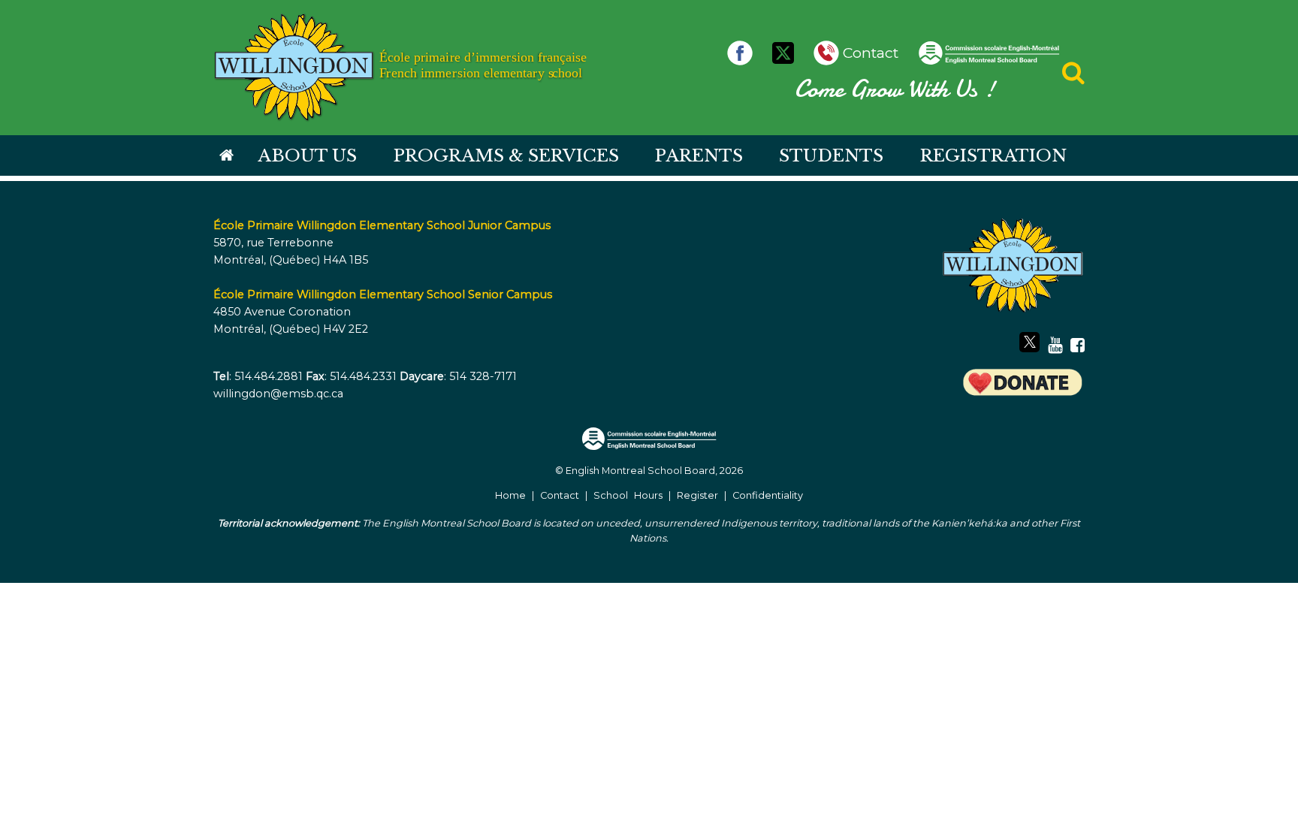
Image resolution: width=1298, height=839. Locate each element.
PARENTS (699, 155)
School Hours (628, 495)
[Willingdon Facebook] (743, 52)
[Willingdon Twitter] (786, 52)
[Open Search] (1073, 76)
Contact (559, 495)
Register (697, 495)
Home (510, 495)
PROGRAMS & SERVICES (506, 155)
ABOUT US (307, 155)
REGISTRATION (993, 155)
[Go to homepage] (226, 156)
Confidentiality (767, 495)
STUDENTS (831, 155)
